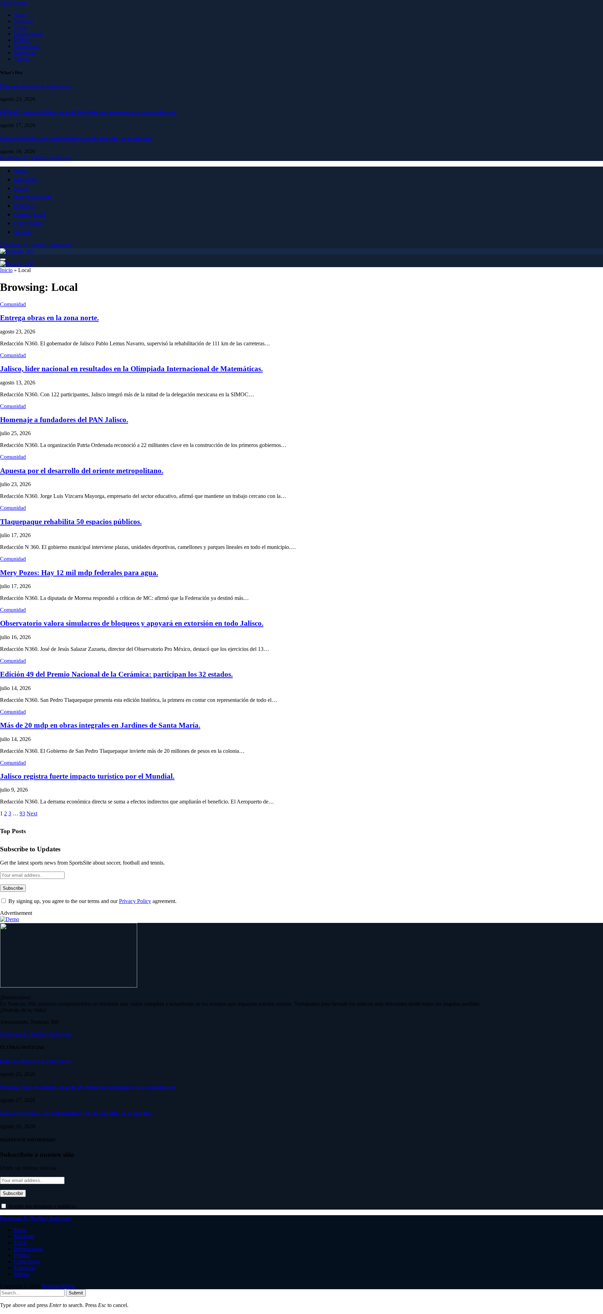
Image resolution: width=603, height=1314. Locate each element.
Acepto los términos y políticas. (42, 1206)
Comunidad (27, 46)
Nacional (24, 21)
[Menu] (3, 259)
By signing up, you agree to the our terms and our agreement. (92, 901)
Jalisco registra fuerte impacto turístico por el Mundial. (87, 776)
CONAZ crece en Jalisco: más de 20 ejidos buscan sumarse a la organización (88, 112)
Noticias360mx (58, 1286)
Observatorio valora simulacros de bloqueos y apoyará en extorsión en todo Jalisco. (131, 623)
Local (20, 27)
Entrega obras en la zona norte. (36, 86)
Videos (21, 59)
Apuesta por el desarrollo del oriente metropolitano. (81, 471)
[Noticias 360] (17, 251)
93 (22, 813)
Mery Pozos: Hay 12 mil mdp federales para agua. (79, 572)
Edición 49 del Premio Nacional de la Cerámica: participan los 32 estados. (116, 674)
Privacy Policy (135, 901)
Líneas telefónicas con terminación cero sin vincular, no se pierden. (76, 138)
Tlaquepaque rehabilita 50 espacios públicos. (71, 521)
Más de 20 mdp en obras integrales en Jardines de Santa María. (100, 725)
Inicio (20, 15)
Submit (76, 1292)
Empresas (24, 53)
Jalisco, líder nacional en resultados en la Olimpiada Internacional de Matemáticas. (131, 369)
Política (22, 40)
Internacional (28, 34)
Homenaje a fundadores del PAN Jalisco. (64, 420)
